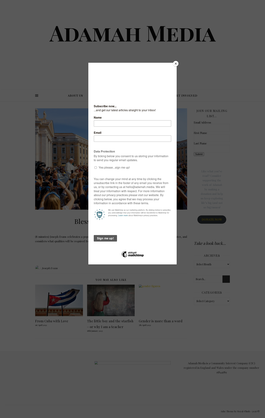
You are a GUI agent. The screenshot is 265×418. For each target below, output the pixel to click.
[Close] (175, 63)
